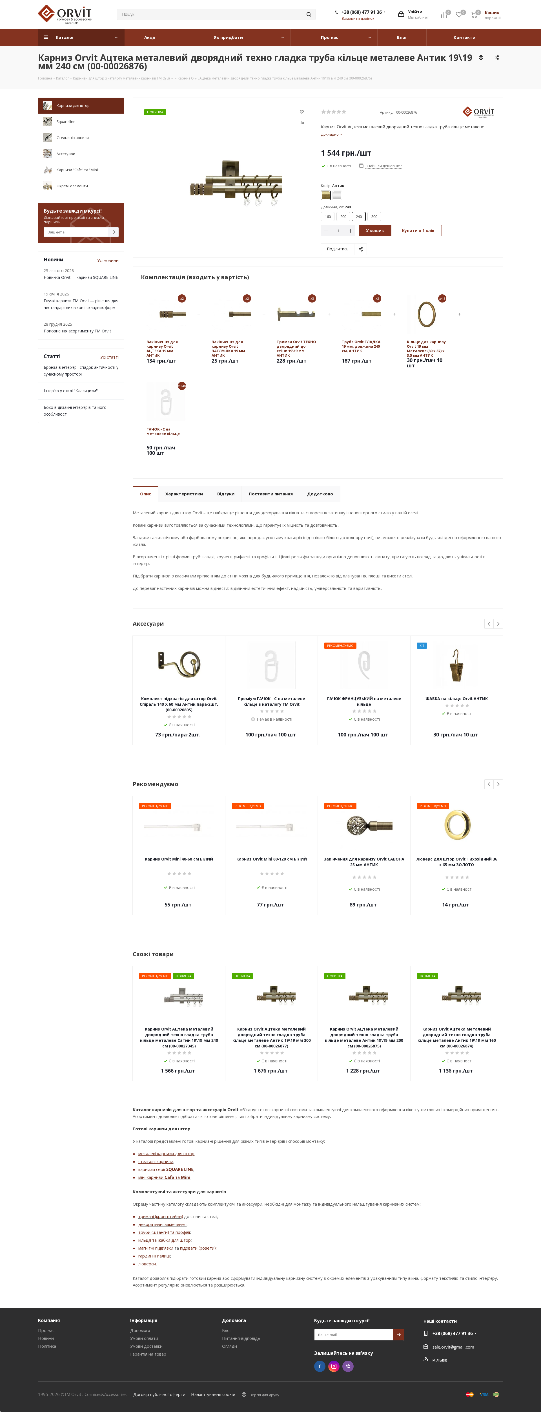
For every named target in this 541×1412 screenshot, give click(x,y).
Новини (46, 1338)
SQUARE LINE (179, 1169)
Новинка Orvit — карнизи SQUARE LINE (81, 277)
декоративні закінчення (162, 1224)
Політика (47, 1346)
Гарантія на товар (148, 1354)
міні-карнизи (151, 1177)
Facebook (319, 1366)
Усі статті (109, 357)
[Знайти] (309, 14)
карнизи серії (152, 1169)
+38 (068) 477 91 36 (362, 12)
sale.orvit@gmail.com (453, 1347)
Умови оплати (144, 1338)
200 (343, 216)
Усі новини (108, 260)
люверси (147, 1264)
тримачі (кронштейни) (160, 1216)
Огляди (229, 1346)
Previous (489, 624)
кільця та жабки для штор (164, 1240)
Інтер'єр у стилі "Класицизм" (71, 390)
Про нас (46, 1330)
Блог (226, 1330)
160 (328, 216)
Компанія (49, 1320)
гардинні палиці (154, 1256)
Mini (185, 1177)
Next (498, 624)
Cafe (169, 1177)
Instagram (334, 1366)
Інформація (144, 1320)
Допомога (140, 1330)
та (177, 1177)
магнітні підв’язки (155, 1248)
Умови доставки (146, 1346)
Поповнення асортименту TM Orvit (77, 331)
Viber (348, 1366)
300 (374, 216)
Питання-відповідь (241, 1338)
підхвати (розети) (198, 1248)
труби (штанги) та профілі (164, 1232)
